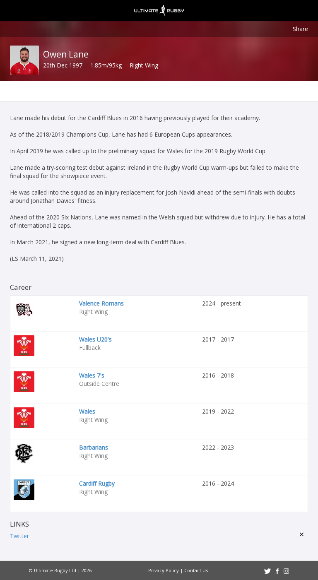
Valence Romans (101, 303)
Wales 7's (91, 375)
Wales (87, 411)
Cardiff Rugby (97, 483)
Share (300, 29)
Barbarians (93, 447)
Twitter (19, 536)
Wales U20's (95, 339)
